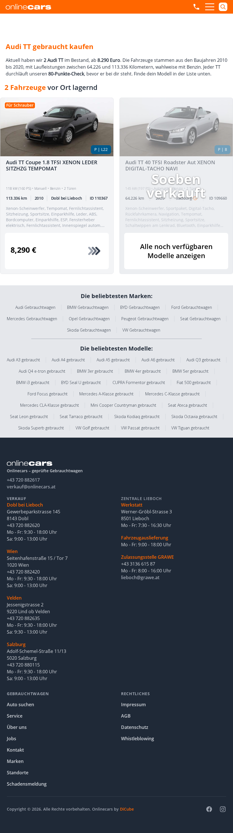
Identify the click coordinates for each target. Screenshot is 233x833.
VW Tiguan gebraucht (190, 428)
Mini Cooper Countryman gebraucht (123, 405)
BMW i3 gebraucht (32, 382)
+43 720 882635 (23, 618)
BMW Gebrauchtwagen (88, 307)
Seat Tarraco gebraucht (81, 416)
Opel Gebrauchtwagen (89, 318)
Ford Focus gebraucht (48, 394)
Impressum (133, 704)
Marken (15, 761)
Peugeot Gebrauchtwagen (144, 318)
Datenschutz (134, 727)
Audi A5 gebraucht (113, 359)
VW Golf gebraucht (92, 428)
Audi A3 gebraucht (23, 359)
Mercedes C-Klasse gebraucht (172, 394)
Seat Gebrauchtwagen (200, 318)
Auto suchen (20, 704)
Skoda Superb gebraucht (41, 428)
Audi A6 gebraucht (158, 359)
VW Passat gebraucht (140, 428)
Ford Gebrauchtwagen (191, 307)
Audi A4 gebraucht (68, 359)
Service (14, 716)
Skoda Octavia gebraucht (194, 416)
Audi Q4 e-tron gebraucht (42, 371)
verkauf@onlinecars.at (31, 487)
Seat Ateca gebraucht (187, 405)
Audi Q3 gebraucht (203, 359)
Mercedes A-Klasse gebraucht (106, 394)
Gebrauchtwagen (28, 693)
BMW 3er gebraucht (95, 371)
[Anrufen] (196, 7)
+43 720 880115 (23, 665)
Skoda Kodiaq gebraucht (137, 416)
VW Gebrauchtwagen (141, 330)
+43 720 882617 (23, 480)
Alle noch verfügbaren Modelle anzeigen (176, 251)
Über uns (17, 727)
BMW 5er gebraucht (190, 371)
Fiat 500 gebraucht (194, 382)
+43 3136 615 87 (138, 564)
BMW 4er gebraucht (143, 371)
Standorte (17, 772)
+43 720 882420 (23, 572)
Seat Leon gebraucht (29, 416)
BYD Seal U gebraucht (81, 382)
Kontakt (15, 750)
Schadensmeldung (27, 784)
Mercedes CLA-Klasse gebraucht (49, 405)
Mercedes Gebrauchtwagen (32, 318)
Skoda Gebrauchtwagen (89, 330)
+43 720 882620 (23, 525)
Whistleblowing (137, 738)
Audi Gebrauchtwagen (35, 307)
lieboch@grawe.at (140, 577)
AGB (126, 716)
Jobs (11, 738)
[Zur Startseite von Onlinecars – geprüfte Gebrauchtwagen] (28, 7)
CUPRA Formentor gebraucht (139, 382)
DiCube (127, 809)
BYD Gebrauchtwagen (140, 307)
